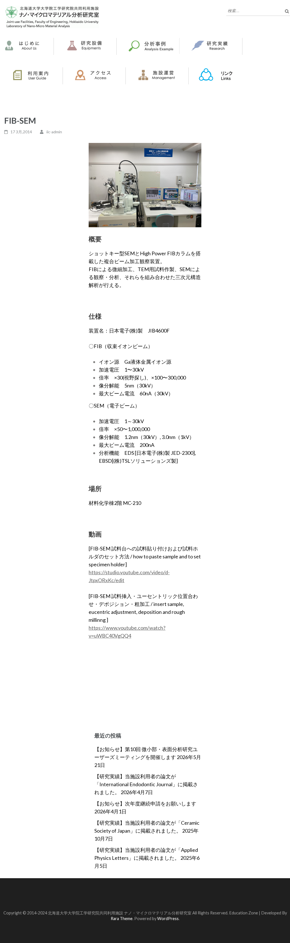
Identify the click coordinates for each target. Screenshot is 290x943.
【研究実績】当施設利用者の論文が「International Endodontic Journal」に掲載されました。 (146, 784)
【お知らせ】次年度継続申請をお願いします (145, 803)
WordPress (168, 918)
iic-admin (54, 131)
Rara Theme (122, 918)
